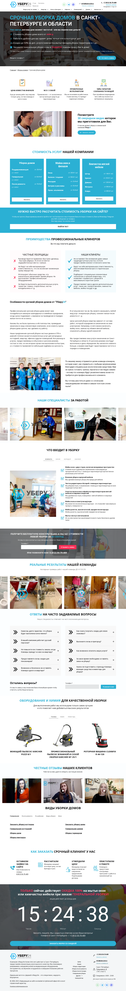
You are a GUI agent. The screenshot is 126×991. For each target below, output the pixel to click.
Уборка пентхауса (18, 837)
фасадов (63, 166)
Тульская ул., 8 (101, 969)
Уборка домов (22, 70)
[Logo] (20, 4)
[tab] (48, 459)
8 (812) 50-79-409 (58, 552)
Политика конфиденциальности (19, 986)
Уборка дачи (15, 833)
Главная (13, 70)
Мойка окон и (62, 163)
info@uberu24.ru (87, 4)
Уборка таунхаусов (73, 833)
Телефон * (24, 543)
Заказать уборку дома (75, 824)
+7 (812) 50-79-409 (109, 3)
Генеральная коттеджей (21, 829)
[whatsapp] (64, 4)
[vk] (107, 985)
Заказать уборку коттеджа (22, 824)
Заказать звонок (111, 5)
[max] (73, 4)
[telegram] (69, 4)
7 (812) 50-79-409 (78, 935)
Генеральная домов (74, 829)
